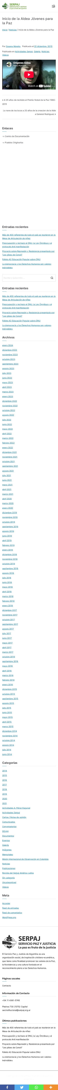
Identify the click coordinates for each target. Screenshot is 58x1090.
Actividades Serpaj (24, 51)
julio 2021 (6, 475)
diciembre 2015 (9, 689)
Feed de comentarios (12, 912)
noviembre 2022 (9, 406)
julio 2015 (6, 708)
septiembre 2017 (10, 624)
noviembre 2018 (9, 559)
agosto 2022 (8, 415)
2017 (4, 785)
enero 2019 (7, 550)
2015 (4, 775)
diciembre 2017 (9, 610)
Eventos (6, 840)
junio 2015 (7, 712)
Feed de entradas (10, 908)
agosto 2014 (8, 745)
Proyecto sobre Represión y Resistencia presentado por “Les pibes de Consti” (28, 253)
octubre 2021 (8, 461)
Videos (5, 55)
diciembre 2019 (9, 512)
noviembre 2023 (10, 354)
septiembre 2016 (10, 661)
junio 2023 (7, 378)
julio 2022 (6, 420)
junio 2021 (7, 480)
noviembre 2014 (9, 736)
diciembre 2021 (9, 452)
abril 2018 (7, 591)
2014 (4, 771)
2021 (4, 803)
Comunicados (8, 822)
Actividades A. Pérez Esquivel (16, 808)
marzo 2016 (7, 675)
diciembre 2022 (9, 401)
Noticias (45, 51)
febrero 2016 (8, 680)
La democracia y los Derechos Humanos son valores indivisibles (26, 266)
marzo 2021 (7, 494)
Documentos (8, 836)
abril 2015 (7, 722)
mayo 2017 (7, 643)
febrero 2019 (8, 545)
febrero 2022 (8, 443)
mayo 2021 (7, 485)
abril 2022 (7, 433)
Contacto (6, 985)
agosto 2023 (8, 368)
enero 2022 (7, 447)
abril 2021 (6, 489)
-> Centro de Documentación (16, 136)
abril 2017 (6, 647)
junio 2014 (7, 754)
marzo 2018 (7, 596)
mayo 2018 (7, 587)
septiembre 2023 (10, 364)
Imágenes (6, 850)
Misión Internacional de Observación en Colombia (25, 859)
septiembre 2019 (10, 526)
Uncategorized (9, 882)
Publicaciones (8, 868)
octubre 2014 (8, 740)
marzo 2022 (7, 438)
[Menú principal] (53, 6)
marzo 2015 (7, 726)
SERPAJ (27, 1076)
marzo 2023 (8, 392)
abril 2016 (7, 671)
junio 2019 (7, 536)
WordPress (29, 1079)
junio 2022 (7, 424)
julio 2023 (6, 373)
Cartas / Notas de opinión (14, 817)
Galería (37, 51)
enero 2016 (7, 684)
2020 (4, 798)
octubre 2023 (8, 359)
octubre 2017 (8, 619)
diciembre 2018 (9, 554)
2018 (4, 789)
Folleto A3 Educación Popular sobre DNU (21, 259)
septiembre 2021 (10, 466)
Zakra (48, 1076)
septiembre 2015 (10, 698)
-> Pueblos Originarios (12, 142)
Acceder (6, 903)
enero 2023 (7, 396)
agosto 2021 (8, 471)
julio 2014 (6, 750)
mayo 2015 (7, 717)
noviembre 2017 (9, 615)
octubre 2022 (8, 410)
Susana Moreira (13, 46)
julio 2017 (6, 633)
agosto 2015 (8, 703)
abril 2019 (7, 540)
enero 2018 (7, 605)
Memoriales (7, 854)
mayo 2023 (7, 382)
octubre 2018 (8, 564)
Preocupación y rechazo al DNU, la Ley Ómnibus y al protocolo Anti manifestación (27, 245)
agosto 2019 (8, 531)
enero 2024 (7, 345)
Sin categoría (8, 878)
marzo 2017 (7, 652)
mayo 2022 (7, 429)
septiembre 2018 (10, 568)
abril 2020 (7, 499)
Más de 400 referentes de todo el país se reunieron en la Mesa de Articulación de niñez (28, 237)
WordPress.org (9, 917)
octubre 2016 (8, 657)
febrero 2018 (8, 601)
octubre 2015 (8, 694)
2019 (4, 794)
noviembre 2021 (9, 457)
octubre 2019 (8, 522)
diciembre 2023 (9, 350)
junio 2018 (7, 582)
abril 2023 (7, 387)
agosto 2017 (8, 629)
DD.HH (5, 831)
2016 (4, 780)
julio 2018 (6, 578)
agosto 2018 (8, 573)
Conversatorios (9, 826)
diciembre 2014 (9, 731)
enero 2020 (7, 508)
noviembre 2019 (9, 517)
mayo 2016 (7, 666)
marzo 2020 (8, 503)
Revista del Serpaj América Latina (18, 873)
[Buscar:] (29, 277)
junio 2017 (7, 638)
